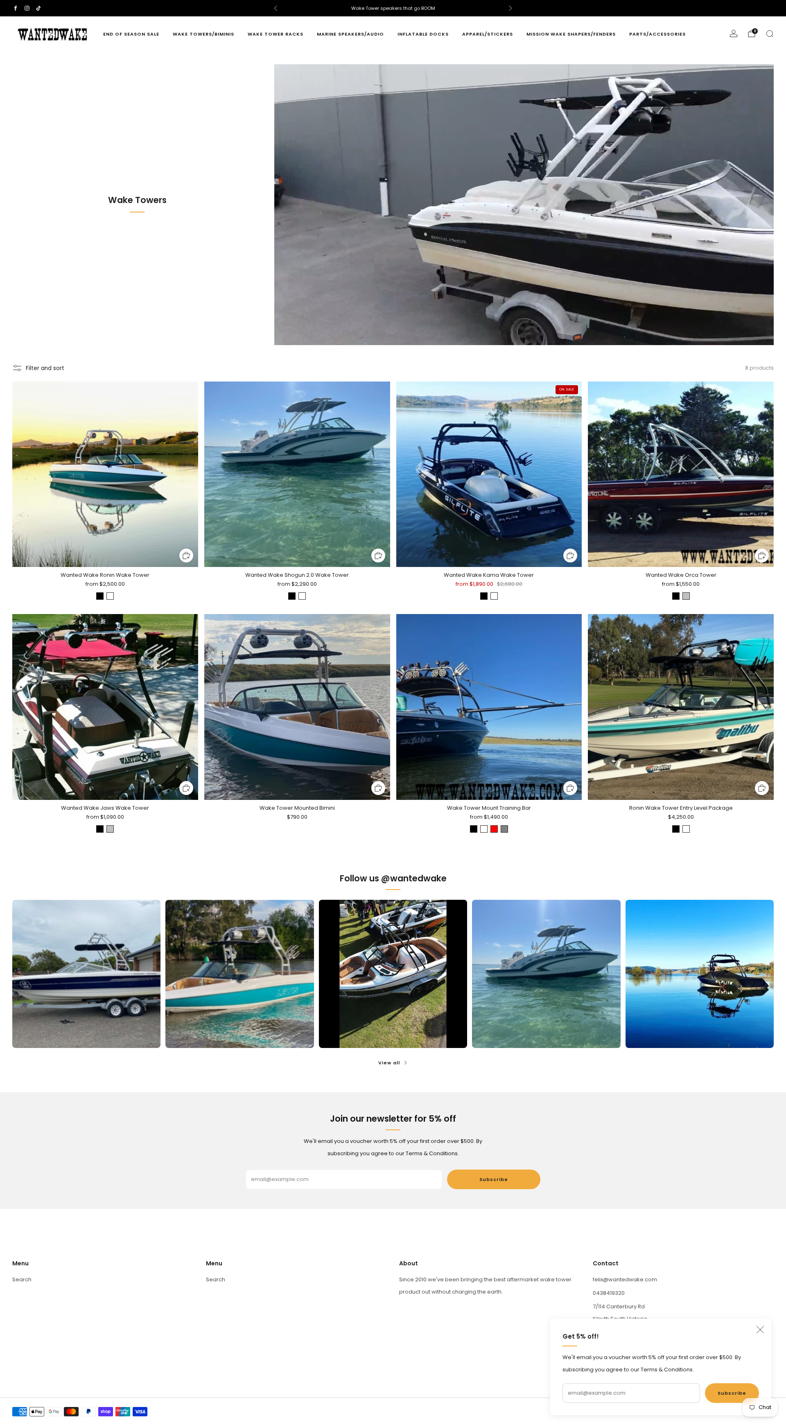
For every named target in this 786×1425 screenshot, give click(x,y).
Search (22, 1279)
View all (389, 1062)
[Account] (734, 33)
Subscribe (732, 1393)
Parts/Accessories (657, 34)
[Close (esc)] (760, 1330)
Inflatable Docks (423, 34)
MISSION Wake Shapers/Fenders (571, 34)
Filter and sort (45, 368)
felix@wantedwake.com (625, 1279)
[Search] (770, 33)
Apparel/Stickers (487, 34)
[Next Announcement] (510, 8)
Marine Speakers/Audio (350, 34)
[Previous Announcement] (275, 8)
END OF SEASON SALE (131, 34)
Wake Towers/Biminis (203, 34)
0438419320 (609, 1293)
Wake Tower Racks (275, 34)
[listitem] (393, 8)
